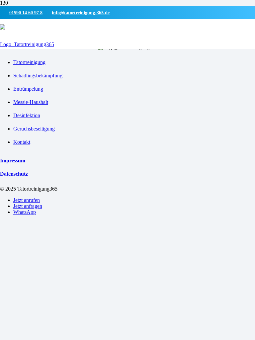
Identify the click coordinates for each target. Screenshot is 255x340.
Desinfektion (26, 115)
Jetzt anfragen (27, 206)
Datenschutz (14, 174)
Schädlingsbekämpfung (37, 75)
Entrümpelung (28, 89)
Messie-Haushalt (30, 102)
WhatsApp (24, 212)
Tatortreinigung (29, 62)
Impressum (12, 160)
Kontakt (21, 142)
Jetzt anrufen (26, 200)
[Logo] (27, 44)
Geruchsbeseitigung (34, 128)
